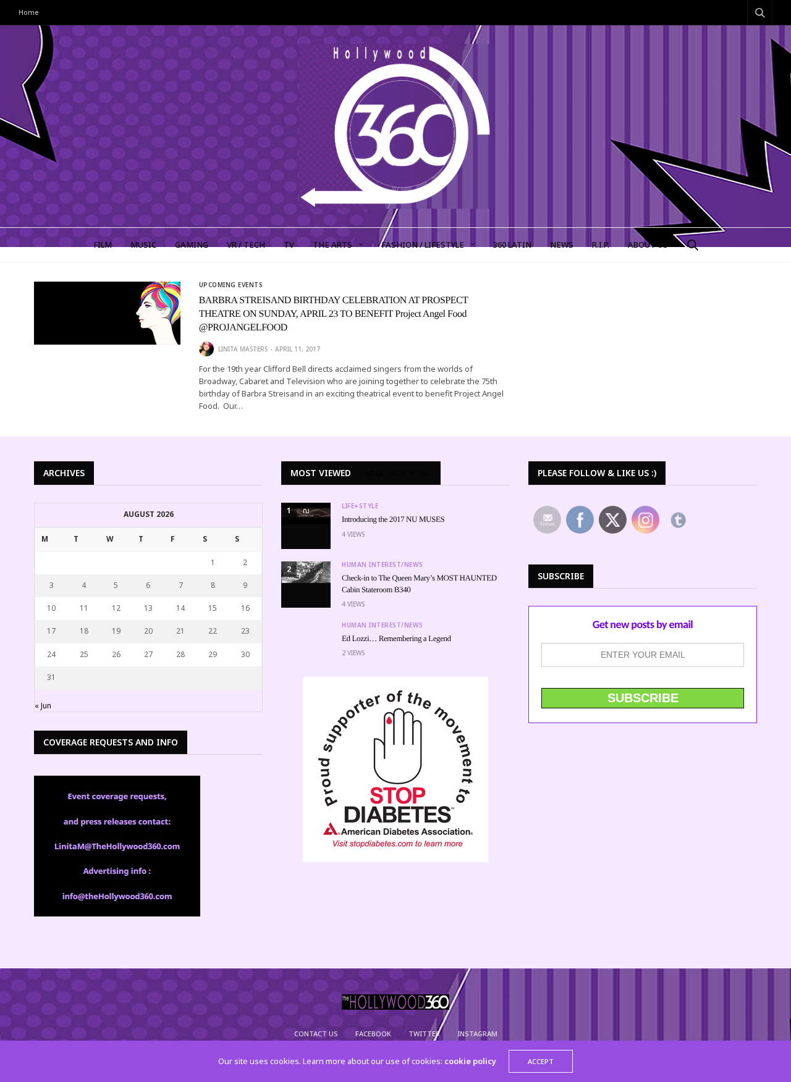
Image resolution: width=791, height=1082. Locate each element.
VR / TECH (246, 244)
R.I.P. (600, 244)
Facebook (373, 1033)
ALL (425, 473)
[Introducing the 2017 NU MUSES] (306, 513)
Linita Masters (243, 349)
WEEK (374, 473)
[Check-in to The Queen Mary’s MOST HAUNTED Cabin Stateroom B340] (306, 572)
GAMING (191, 244)
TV (289, 244)
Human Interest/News (382, 564)
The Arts (332, 244)
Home (29, 12)
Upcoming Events (231, 285)
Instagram (477, 1033)
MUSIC (143, 244)
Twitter (424, 1033)
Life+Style (360, 506)
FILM (102, 244)
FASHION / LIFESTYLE (422, 244)
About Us (648, 244)
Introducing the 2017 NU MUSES (393, 519)
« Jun (43, 705)
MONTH (401, 473)
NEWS (561, 244)
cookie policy (470, 1061)
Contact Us (316, 1033)
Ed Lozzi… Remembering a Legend (396, 638)
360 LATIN (512, 244)
